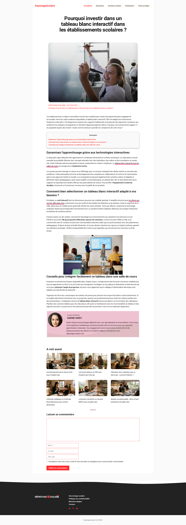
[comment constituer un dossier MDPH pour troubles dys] (93, 395)
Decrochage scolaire (77, 496)
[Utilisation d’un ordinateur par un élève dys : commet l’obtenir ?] (125, 368)
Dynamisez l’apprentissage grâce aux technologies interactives (72, 139)
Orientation (129, 6)
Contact (72, 504)
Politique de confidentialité (79, 499)
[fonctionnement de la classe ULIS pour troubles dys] (60, 368)
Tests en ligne (143, 6)
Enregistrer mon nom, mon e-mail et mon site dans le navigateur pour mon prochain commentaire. (86, 461)
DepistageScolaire (45, 5)
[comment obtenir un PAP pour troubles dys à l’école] (93, 368)
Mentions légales (75, 501)
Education (100, 6)
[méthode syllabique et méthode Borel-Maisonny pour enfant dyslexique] (60, 395)
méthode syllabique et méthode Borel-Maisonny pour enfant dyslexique (58, 402)
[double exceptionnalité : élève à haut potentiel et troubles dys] (125, 395)
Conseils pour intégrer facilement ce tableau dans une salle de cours (74, 145)
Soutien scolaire (114, 6)
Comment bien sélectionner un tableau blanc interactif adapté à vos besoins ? (78, 142)
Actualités (88, 6)
